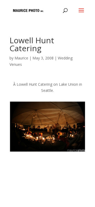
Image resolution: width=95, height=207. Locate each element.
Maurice (21, 58)
